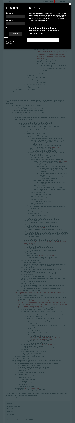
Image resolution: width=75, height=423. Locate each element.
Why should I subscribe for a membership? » (43, 27)
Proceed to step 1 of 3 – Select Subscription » (43, 40)
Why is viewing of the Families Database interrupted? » (46, 25)
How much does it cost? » (37, 33)
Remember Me (11, 28)
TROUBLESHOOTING (38, 20)
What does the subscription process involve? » (44, 30)
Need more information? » (37, 36)
